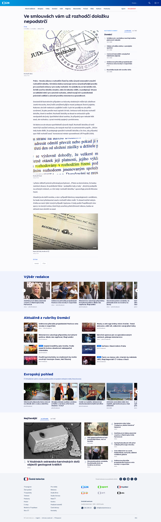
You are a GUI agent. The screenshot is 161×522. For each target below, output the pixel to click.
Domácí (54, 9)
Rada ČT (53, 499)
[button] (65, 231)
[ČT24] (5, 3)
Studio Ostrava (55, 496)
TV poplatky (28, 493)
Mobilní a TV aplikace (30, 507)
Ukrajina (40, 9)
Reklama (53, 490)
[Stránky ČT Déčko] (84, 493)
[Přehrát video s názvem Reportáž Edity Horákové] (65, 231)
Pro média (54, 487)
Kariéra (53, 502)
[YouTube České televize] (128, 479)
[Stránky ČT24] (84, 487)
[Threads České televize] (135, 479)
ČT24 (25, 27)
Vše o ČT (26, 510)
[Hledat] (149, 3)
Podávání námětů (56, 504)
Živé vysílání (27, 490)
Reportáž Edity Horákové (40, 251)
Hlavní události (30, 9)
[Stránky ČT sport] (103, 487)
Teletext (26, 496)
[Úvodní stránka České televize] (34, 479)
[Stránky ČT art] (101, 493)
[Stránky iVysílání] (122, 487)
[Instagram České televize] (120, 479)
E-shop (26, 504)
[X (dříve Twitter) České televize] (131, 479)
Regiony (68, 9)
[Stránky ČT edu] (120, 493)
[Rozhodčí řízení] (65, 156)
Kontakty (54, 510)
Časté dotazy (55, 507)
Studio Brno (54, 493)
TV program (27, 487)
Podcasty (107, 9)
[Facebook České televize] (124, 479)
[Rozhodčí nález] (61, 51)
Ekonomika (77, 9)
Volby (47, 9)
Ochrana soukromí (47, 518)
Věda (92, 9)
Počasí (85, 9)
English (38, 518)
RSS (136, 518)
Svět (61, 9)
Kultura (98, 9)
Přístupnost (57, 518)
